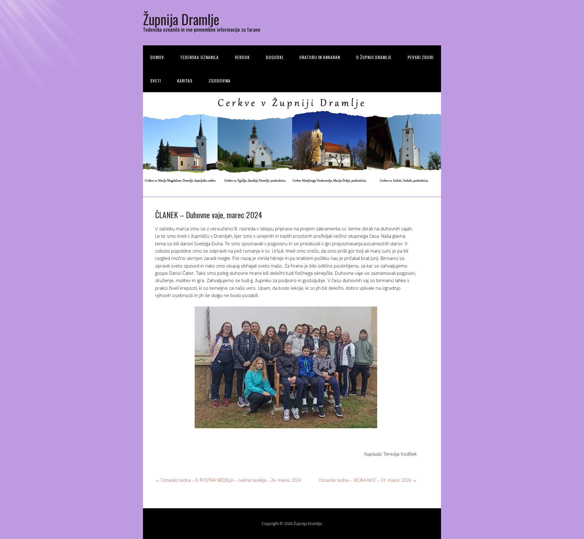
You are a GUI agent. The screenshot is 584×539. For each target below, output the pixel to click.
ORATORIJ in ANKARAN (319, 57)
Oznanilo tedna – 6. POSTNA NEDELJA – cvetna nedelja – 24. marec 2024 (228, 480)
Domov (157, 57)
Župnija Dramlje (181, 19)
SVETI (155, 80)
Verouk (242, 57)
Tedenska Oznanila (199, 57)
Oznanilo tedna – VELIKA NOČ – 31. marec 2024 (367, 480)
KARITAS (185, 80)
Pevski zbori (420, 57)
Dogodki (274, 57)
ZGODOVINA (220, 80)
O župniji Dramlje (373, 57)
